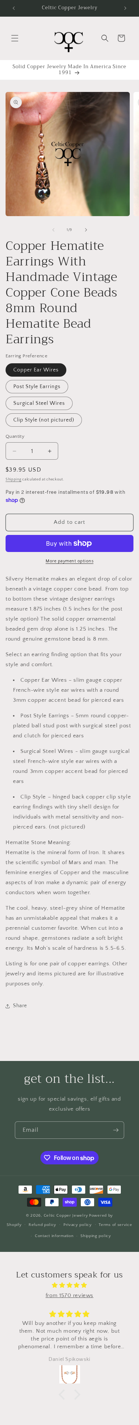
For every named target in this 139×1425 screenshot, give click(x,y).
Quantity (15, 436)
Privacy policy (77, 1225)
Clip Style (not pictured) (43, 420)
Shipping (13, 479)
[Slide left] (53, 230)
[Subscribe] (115, 1130)
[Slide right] (86, 230)
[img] (69, 1285)
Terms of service (115, 1225)
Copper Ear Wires (36, 370)
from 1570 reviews (69, 1295)
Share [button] (20, 1006)
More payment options (69, 561)
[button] (15, 38)
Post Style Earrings (36, 387)
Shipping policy (95, 1236)
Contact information (54, 1236)
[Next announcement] (125, 8)
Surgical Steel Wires (39, 403)
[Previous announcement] (14, 8)
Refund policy (42, 1225)
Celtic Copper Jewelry (66, 1215)
